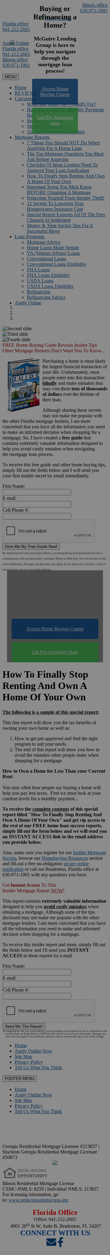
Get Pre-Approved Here (55, 120)
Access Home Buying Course (55, 91)
